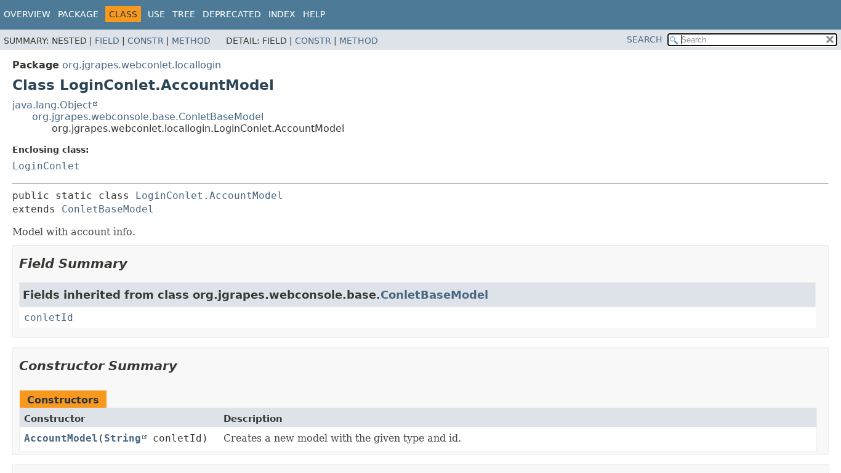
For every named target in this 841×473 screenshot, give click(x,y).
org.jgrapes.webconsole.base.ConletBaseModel (148, 117)
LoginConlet (46, 166)
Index (282, 14)
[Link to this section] (137, 263)
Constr (145, 41)
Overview (27, 14)
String (122, 438)
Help (314, 14)
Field (107, 41)
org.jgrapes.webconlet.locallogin (141, 65)
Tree (183, 14)
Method (191, 41)
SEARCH (644, 39)
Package (78, 14)
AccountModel (61, 438)
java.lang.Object (52, 105)
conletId (48, 317)
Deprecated (232, 14)
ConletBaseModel (108, 209)
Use (156, 14)
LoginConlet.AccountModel (209, 195)
